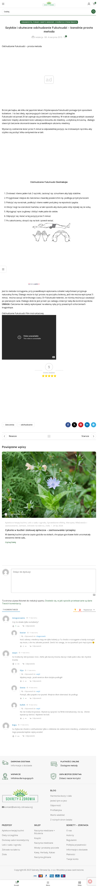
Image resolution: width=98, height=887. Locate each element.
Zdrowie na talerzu (35, 525)
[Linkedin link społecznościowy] (87, 424)
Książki (37, 838)
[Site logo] (49, 3)
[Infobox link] (25, 763)
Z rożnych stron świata (66, 22)
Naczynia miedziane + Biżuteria (44, 832)
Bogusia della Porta (17, 514)
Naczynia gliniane (42, 857)
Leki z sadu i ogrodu (37, 522)
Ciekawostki (26, 22)
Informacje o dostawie (77, 849)
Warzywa (70, 522)
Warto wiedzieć (47, 22)
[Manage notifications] (90, 881)
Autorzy (70, 835)
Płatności (70, 854)
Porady (36, 22)
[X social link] (74, 424)
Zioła (47, 525)
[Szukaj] (93, 11)
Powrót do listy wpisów (49, 436)
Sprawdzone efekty (56, 522)
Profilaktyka (56, 810)
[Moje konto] (88, 3)
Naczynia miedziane (43, 842)
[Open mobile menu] (3, 3)
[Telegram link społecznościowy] (93, 424)
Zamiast (22, 525)
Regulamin (71, 840)
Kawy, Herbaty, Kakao (44, 852)
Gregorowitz (41, 636)
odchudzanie (27, 424)
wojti (38, 674)
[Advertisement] (49, 160)
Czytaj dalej (10, 542)
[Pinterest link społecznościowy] (80, 424)
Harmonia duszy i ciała (61, 795)
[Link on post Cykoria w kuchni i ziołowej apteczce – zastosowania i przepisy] (49, 485)
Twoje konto (72, 859)
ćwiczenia (9, 424)
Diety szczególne (10, 835)
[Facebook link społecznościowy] (68, 424)
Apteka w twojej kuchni (16, 522)
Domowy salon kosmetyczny (15, 840)
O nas (69, 830)
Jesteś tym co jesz (58, 800)
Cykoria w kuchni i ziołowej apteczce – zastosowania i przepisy (40, 530)
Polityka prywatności (76, 844)
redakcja (39, 37)
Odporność (55, 805)
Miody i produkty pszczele (46, 847)
